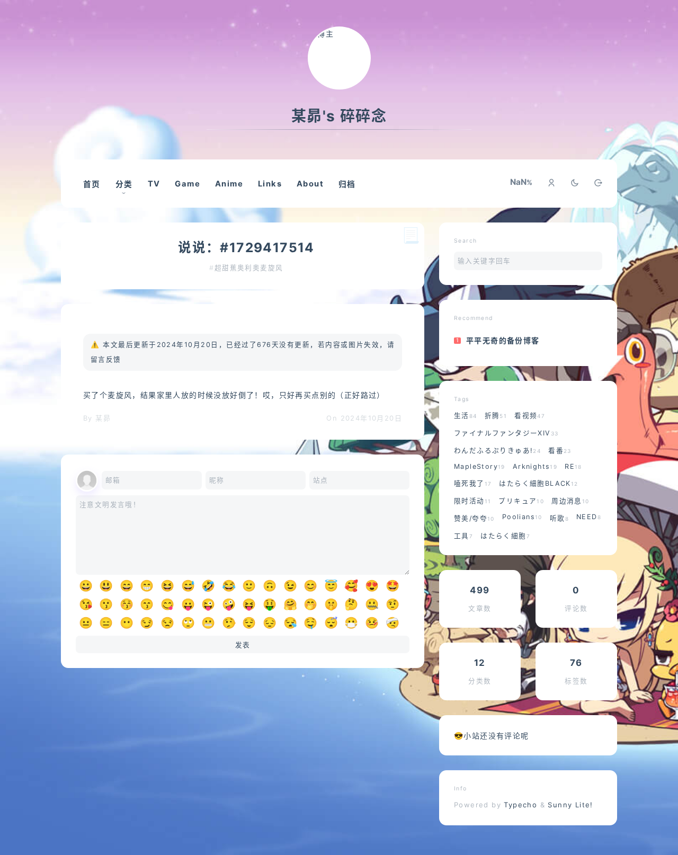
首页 (92, 184)
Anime (229, 184)
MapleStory (479, 466)
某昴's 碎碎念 (339, 116)
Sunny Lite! (570, 804)
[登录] (551, 183)
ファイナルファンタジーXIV (506, 433)
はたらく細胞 (505, 536)
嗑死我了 (473, 483)
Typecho (520, 804)
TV (154, 184)
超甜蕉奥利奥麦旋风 (249, 268)
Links (270, 184)
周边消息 (570, 501)
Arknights (535, 466)
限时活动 (472, 501)
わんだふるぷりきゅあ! (497, 451)
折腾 (496, 416)
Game (187, 184)
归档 (347, 184)
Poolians (522, 517)
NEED (588, 517)
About (310, 184)
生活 (465, 416)
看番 (560, 451)
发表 (243, 645)
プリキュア (521, 501)
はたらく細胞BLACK (538, 483)
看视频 (529, 416)
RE (573, 466)
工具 (463, 536)
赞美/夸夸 (474, 518)
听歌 (559, 518)
